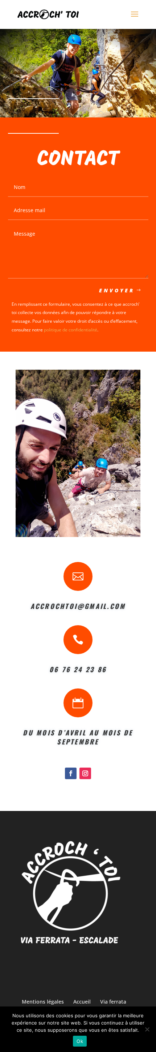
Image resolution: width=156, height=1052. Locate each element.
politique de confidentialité (70, 330)
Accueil (82, 1001)
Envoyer (117, 290)
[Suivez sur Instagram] (85, 773)
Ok (80, 1041)
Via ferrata (113, 1001)
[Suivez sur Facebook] (71, 773)
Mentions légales (43, 1001)
